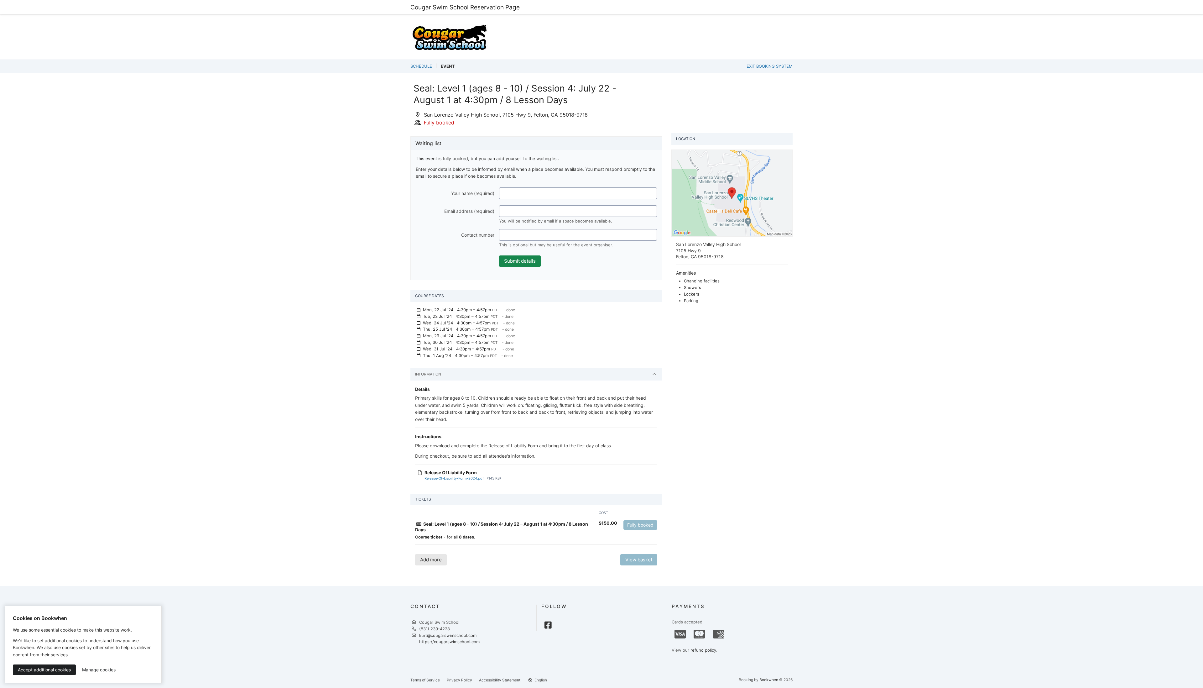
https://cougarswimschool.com (449, 641)
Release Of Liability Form (450, 472)
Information (428, 374)
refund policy (703, 650)
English (540, 680)
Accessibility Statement (499, 680)
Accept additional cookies (44, 669)
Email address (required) (469, 211)
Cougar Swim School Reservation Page (465, 7)
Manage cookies (99, 669)
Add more (431, 560)
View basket (638, 560)
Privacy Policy (459, 680)
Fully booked (640, 525)
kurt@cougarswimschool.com (448, 635)
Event (448, 66)
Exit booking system (770, 66)
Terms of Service (425, 680)
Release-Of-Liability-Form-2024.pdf (454, 478)
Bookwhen (768, 679)
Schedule (421, 66)
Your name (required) (472, 193)
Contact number (477, 235)
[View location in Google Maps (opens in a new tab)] (732, 192)
